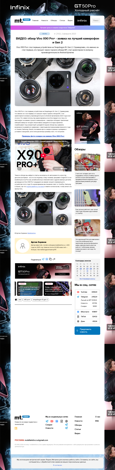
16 (84, 276)
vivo (19, 300)
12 (94, 273)
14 (77, 276)
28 (91, 269)
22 (94, 266)
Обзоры (44, 34)
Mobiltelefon (31, 233)
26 (84, 269)
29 (94, 269)
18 (80, 266)
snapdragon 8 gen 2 (40, 300)
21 (90, 266)
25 (81, 269)
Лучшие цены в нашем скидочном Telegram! (57, 28)
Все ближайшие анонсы (87, 279)
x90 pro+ (27, 300)
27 (87, 269)
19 (84, 266)
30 (97, 269)
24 (77, 269)
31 (77, 271)
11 (90, 273)
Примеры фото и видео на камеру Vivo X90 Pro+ (43, 136)
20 (87, 266)
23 (97, 266)
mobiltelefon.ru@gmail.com (36, 440)
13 (97, 273)
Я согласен (57, 465)
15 (80, 276)
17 (77, 266)
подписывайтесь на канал (35, 187)
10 (87, 273)
